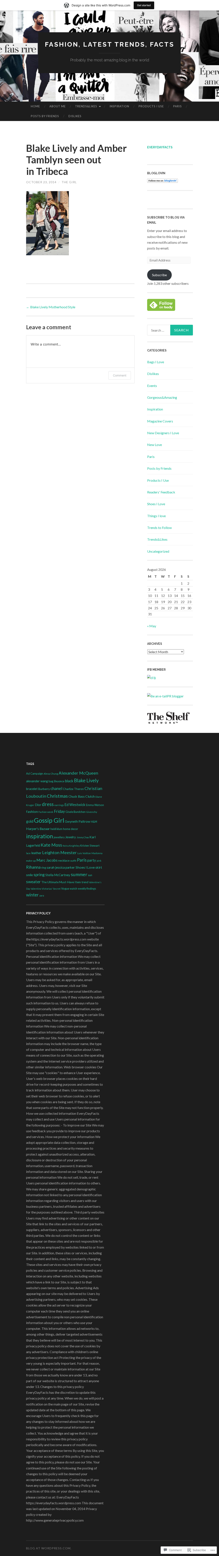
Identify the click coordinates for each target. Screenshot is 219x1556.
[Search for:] (170, 330)
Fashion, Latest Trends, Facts (109, 44)
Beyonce (59, 781)
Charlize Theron (73, 789)
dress (48, 804)
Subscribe (159, 275)
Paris (177, 106)
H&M (94, 821)
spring (39, 874)
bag (51, 781)
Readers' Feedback (161, 492)
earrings (59, 804)
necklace (64, 860)
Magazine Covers (160, 421)
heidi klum (56, 829)
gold (29, 821)
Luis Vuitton (84, 853)
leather (36, 853)
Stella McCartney (57, 875)
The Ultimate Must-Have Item (61, 882)
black (69, 781)
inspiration (39, 836)
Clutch (90, 796)
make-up (31, 860)
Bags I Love (155, 362)
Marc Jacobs (47, 860)
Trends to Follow (159, 528)
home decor (70, 829)
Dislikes (74, 116)
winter (32, 894)
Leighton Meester (59, 852)
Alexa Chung (51, 773)
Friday (59, 811)
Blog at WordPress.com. (48, 1548)
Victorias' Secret (51, 888)
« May (151, 626)
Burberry (44, 789)
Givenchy (91, 811)
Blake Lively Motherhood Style (50, 307)
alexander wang (37, 781)
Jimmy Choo (83, 837)
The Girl (69, 182)
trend (84, 882)
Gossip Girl (49, 820)
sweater (33, 881)
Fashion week (45, 811)
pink (99, 860)
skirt (98, 867)
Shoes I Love (156, 504)
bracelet (32, 789)
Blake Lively (86, 780)
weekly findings (87, 888)
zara (41, 895)
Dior (38, 805)
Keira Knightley (71, 845)
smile (29, 875)
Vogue (65, 888)
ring (43, 867)
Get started (144, 5)
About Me (57, 106)
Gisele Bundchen (75, 811)
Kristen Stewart (89, 845)
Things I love (156, 516)
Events (152, 386)
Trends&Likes (86, 106)
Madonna (97, 853)
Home (35, 106)
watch (73, 888)
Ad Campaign (34, 773)
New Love (154, 445)
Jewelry (70, 837)
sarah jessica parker (61, 867)
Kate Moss (51, 845)
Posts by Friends (45, 116)
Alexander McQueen (78, 772)
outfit (73, 860)
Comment (119, 375)
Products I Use (151, 106)
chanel (56, 788)
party (91, 860)
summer (79, 874)
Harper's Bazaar (38, 829)
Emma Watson (95, 805)
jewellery (59, 837)
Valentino (36, 888)
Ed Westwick (75, 804)
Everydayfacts (160, 147)
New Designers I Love (163, 433)
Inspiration (119, 106)
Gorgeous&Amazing (162, 397)
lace (28, 853)
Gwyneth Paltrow (77, 821)
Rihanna (33, 867)
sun (90, 875)
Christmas (57, 796)
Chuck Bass (76, 796)
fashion (32, 811)
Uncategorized (158, 551)
